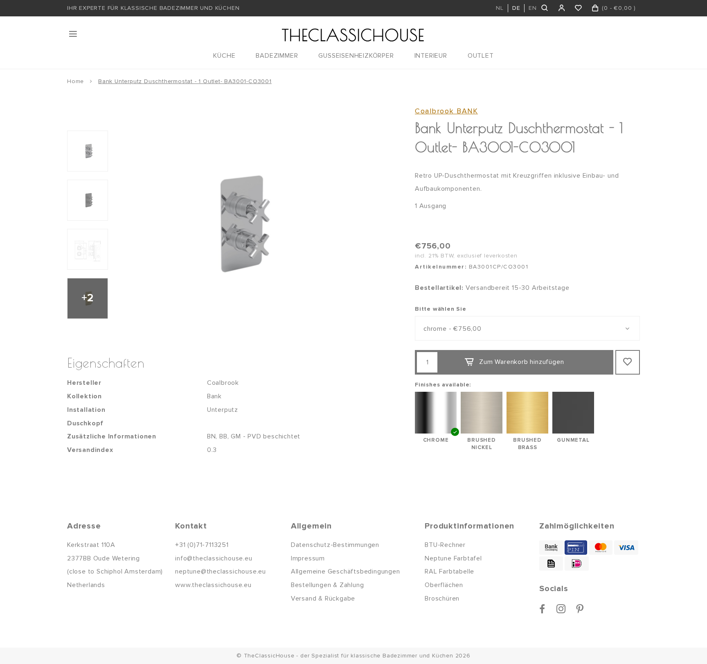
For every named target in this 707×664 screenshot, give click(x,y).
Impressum (308, 558)
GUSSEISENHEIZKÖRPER (356, 56)
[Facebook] (542, 609)
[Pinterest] (580, 609)
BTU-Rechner (445, 545)
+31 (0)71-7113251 (202, 545)
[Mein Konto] (562, 8)
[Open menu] (73, 34)
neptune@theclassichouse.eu (220, 571)
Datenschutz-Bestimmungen (335, 545)
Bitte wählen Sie (440, 308)
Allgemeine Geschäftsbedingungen (345, 571)
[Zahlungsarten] (551, 547)
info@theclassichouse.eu (213, 558)
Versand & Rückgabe (323, 598)
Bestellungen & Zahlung (327, 585)
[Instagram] (561, 609)
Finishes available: (443, 384)
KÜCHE (224, 56)
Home (75, 81)
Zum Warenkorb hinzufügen (521, 362)
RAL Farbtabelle (449, 571)
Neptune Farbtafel (453, 558)
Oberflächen (444, 585)
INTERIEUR (430, 56)
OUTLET (481, 56)
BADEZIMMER (277, 56)
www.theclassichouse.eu (213, 585)
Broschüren (442, 598)
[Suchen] (545, 8)
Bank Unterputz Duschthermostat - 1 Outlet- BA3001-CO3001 (185, 81)
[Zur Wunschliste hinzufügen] (627, 362)
